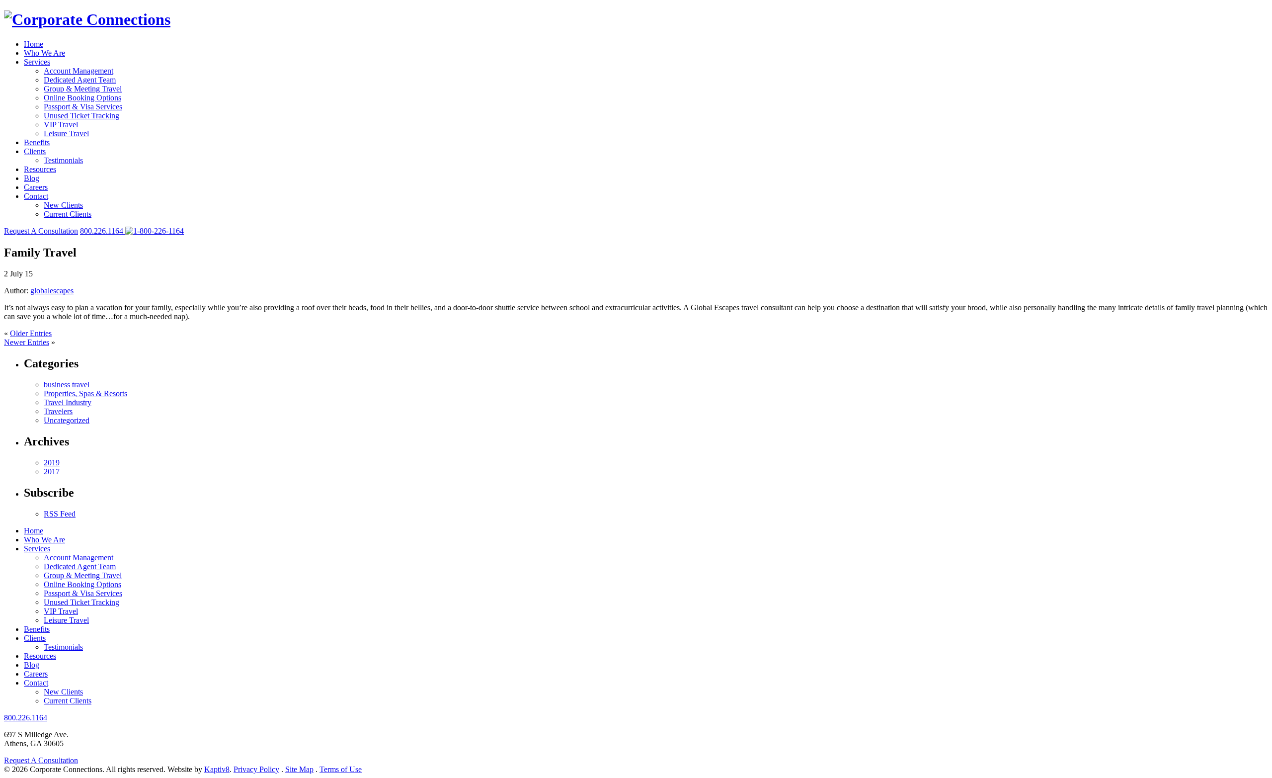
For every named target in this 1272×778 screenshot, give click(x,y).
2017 (52, 471)
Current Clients (67, 214)
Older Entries (31, 333)
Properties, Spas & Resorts (85, 393)
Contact (36, 196)
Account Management (78, 71)
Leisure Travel (66, 133)
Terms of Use (340, 769)
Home (33, 44)
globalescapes (52, 290)
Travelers (58, 411)
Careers (36, 187)
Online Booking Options (82, 97)
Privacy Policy (256, 769)
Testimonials (63, 160)
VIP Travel (61, 124)
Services (37, 62)
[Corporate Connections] (87, 19)
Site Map (299, 769)
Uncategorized (66, 420)
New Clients (63, 205)
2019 (52, 462)
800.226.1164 (25, 717)
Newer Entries (26, 342)
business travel (66, 384)
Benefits (37, 142)
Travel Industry (67, 402)
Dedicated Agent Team (80, 80)
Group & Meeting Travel (83, 89)
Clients (35, 151)
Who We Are (44, 53)
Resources (40, 169)
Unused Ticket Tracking (81, 115)
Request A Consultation (41, 231)
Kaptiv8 (217, 769)
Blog (31, 178)
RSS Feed (60, 514)
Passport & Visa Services (83, 106)
